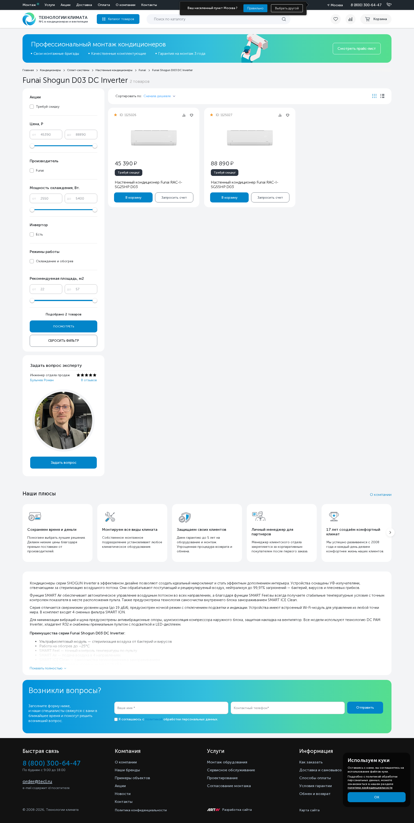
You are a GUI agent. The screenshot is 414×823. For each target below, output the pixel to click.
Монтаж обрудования (227, 762)
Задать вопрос (63, 462)
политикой (153, 719)
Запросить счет (174, 198)
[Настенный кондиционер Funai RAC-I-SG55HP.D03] (250, 138)
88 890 (222, 163)
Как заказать (311, 762)
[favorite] (338, 19)
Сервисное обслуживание (231, 770)
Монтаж (29, 5)
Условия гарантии (315, 786)
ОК (376, 797)
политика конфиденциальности (370, 787)
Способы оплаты (315, 778)
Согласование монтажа (229, 786)
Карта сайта (309, 810)
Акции (65, 5)
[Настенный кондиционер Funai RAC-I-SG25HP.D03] (154, 138)
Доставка (84, 5)
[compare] (350, 19)
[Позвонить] (386, 4)
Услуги (50, 5)
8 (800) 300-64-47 (366, 5)
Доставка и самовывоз (320, 770)
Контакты (149, 5)
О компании (125, 5)
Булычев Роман (42, 380)
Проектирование (222, 778)
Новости (123, 793)
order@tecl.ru (37, 781)
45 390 (126, 163)
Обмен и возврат (315, 793)
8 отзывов (89, 380)
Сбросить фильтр (63, 340)
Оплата (104, 5)
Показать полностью (46, 668)
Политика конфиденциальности (141, 810)
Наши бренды (127, 770)
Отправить (365, 707)
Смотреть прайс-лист (357, 48)
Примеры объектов (132, 778)
